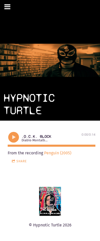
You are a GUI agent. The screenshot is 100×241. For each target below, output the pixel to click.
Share (21, 161)
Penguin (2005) (57, 153)
